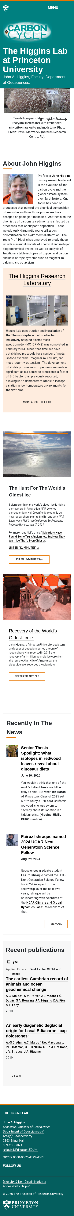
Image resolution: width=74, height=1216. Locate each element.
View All (56, 923)
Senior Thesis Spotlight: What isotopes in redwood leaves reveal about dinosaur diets (41, 758)
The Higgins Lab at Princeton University (35, 60)
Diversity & (23, 1181)
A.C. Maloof (14, 996)
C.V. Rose (60, 1047)
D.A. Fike (59, 1000)
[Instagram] (13, 1173)
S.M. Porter (32, 996)
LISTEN (22, 547)
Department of (22, 1131)
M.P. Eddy (12, 1005)
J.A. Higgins (43, 1000)
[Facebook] (9, 1173)
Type (14, 962)
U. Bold (48, 1047)
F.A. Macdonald (52, 1042)
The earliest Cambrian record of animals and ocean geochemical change (37, 984)
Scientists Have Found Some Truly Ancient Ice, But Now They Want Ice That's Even (37, 536)
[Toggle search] (68, 7)
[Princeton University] (6, 8)
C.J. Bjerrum (33, 1047)
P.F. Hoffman (15, 1047)
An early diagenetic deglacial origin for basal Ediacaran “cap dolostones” (36, 1030)
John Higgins (61, 176)
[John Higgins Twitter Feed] (4, 1173)
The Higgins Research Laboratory (37, 279)
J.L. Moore (48, 996)
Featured (27, 676)
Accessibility (15, 1186)
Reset (16, 974)
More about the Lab (37, 402)
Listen (28, 559)
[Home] (29, 33)
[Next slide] (62, 119)
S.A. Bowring (25, 1000)
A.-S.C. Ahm (14, 1042)
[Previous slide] (50, 119)
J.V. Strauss (14, 1051)
